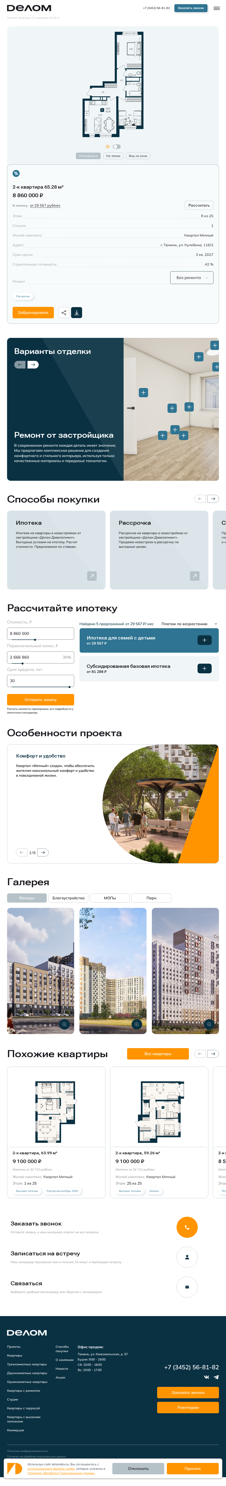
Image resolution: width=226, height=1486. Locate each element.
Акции (60, 1377)
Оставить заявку (40, 699)
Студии (12, 1399)
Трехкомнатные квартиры (27, 1364)
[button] (190, 623)
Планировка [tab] (88, 156)
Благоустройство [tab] (69, 898)
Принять (193, 1468)
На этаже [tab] (113, 156)
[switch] (117, 146)
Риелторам (188, 1407)
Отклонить (138, 1468)
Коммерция (15, 1430)
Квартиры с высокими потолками (23, 1419)
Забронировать (33, 312)
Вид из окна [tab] (138, 156)
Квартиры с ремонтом (23, 1391)
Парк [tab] (151, 898)
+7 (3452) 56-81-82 (156, 8)
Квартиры (14, 1355)
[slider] (35, 640)
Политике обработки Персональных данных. (61, 1473)
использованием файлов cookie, (51, 1469)
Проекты (14, 1347)
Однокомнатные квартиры (27, 1382)
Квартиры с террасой (23, 1408)
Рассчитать (199, 205)
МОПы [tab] (110, 898)
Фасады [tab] (27, 898)
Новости (62, 1369)
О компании (64, 1360)
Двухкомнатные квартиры (27, 1373)
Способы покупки (62, 1349)
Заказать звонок (188, 1392)
